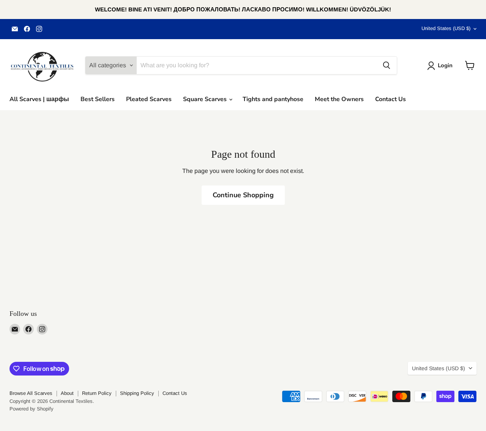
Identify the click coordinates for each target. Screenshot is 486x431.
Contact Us (390, 99)
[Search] (386, 65)
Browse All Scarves (30, 393)
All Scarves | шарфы (39, 99)
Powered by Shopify (31, 409)
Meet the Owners (339, 99)
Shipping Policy (137, 393)
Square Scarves (205, 99)
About (67, 393)
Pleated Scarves (149, 99)
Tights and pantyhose (273, 99)
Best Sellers (97, 99)
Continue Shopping (243, 195)
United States (445, 28)
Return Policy (97, 393)
